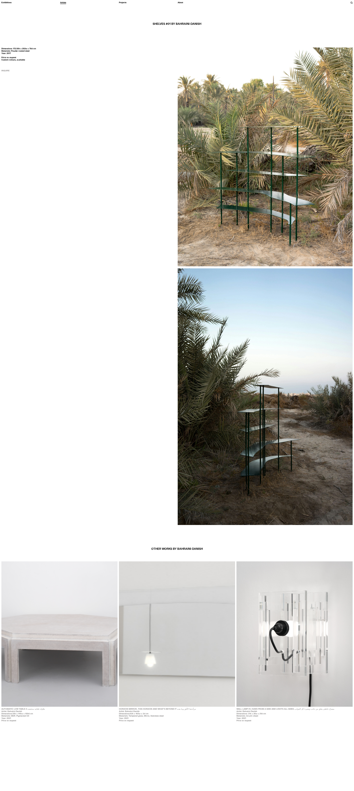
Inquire (5, 70)
